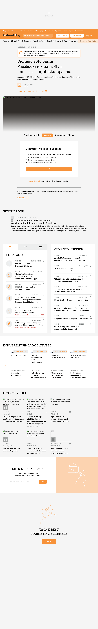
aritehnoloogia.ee (69, 30)
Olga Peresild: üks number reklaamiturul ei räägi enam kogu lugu (60, 419)
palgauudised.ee (45, 30)
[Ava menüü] (12, 30)
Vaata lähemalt (34, 181)
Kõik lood (13, 41)
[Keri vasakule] (5, 364)
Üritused (42, 41)
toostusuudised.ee (80, 30)
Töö (65, 41)
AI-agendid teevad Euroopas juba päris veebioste (73, 319)
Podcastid (27, 41)
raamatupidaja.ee (57, 30)
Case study (21, 198)
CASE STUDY (21, 47)
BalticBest (50, 41)
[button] (23, 482)
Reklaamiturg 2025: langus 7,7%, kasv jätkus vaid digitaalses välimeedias (13, 419)
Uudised (18, 261)
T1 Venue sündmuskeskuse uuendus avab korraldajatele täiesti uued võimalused (34, 221)
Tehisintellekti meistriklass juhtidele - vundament (58, 375)
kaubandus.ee (21, 30)
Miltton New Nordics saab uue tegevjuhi (72, 300)
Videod (35, 41)
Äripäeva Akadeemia (18, 370)
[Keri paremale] (92, 364)
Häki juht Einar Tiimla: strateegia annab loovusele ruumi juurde (59, 451)
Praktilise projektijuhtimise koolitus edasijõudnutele (38, 375)
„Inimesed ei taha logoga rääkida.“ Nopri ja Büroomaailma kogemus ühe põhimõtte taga (28, 299)
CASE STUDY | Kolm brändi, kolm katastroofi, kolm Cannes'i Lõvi (36, 451)
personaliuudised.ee (32, 30)
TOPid (20, 41)
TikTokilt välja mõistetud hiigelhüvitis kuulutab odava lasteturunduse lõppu (26, 276)
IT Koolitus (35, 370)
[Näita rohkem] (89, 30)
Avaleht (6, 41)
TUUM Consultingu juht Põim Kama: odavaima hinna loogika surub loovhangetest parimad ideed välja (36, 421)
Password (59, 41)
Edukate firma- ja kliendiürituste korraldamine (78, 375)
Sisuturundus (73, 41)
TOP (16, 320)
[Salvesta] (43, 261)
